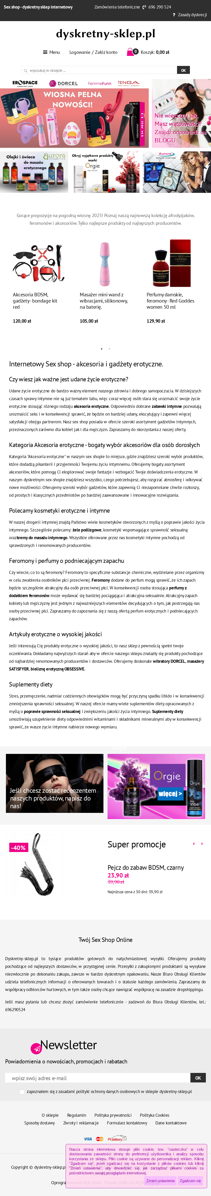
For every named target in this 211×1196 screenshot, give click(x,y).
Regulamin (76, 1115)
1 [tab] (101, 348)
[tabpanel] (38, 281)
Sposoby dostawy (39, 1123)
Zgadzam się (190, 1180)
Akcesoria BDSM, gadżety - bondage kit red (35, 300)
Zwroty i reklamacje (81, 1123)
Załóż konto (106, 52)
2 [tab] (109, 348)
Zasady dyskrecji (192, 15)
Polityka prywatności (112, 1115)
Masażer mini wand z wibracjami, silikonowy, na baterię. (103, 300)
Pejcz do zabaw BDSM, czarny (146, 867)
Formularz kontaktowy (127, 1123)
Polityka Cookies (154, 1115)
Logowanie (79, 52)
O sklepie (50, 1115)
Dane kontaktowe (171, 1123)
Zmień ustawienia (160, 1180)
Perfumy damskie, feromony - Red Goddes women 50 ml (170, 300)
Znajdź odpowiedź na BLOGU (180, 127)
